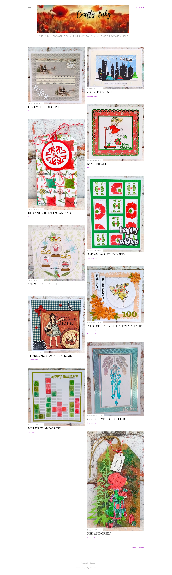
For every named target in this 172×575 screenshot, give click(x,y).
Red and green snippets (106, 254)
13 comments (33, 360)
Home (40, 36)
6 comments (91, 423)
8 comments (32, 432)
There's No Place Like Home (50, 356)
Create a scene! (99, 92)
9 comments (32, 217)
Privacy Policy (85, 36)
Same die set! (97, 164)
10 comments (92, 168)
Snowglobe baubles (43, 284)
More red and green (44, 428)
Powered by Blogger (88, 563)
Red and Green (99, 533)
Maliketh (93, 568)
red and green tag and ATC (50, 213)
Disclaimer (70, 36)
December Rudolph (43, 107)
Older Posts (137, 547)
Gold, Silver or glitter (106, 419)
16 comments (92, 96)
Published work (53, 36)
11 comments (32, 111)
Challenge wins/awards (107, 36)
